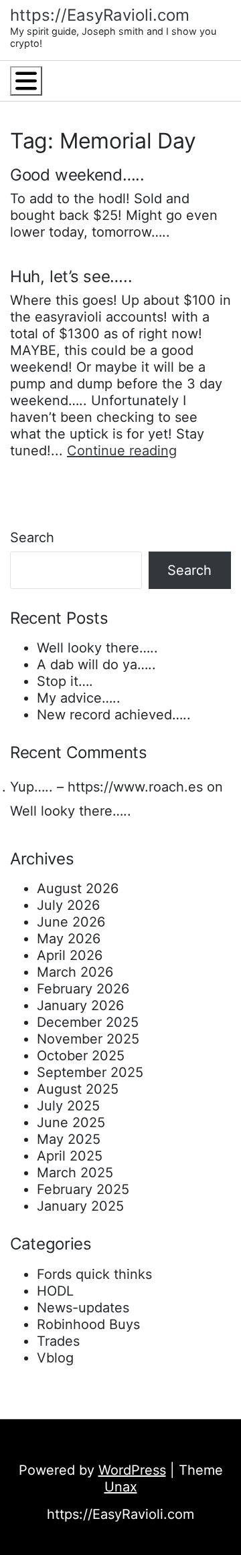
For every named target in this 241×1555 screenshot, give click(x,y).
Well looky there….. (97, 648)
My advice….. (78, 698)
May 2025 (68, 1139)
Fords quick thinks (94, 1274)
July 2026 (68, 905)
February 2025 (83, 1189)
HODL (55, 1291)
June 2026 (71, 922)
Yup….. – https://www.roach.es (106, 787)
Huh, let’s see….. (71, 276)
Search (32, 537)
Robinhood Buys (88, 1324)
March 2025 (75, 1173)
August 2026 (77, 888)
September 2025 (90, 1072)
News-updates (83, 1308)
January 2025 (80, 1206)
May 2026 (68, 939)
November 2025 (88, 1039)
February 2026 (83, 989)
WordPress (132, 1470)
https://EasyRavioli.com (99, 15)
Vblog (55, 1358)
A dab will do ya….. (96, 664)
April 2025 (69, 1156)
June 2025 (71, 1122)
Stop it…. (65, 681)
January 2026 (80, 1005)
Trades (58, 1341)
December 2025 (88, 1022)
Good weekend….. (77, 175)
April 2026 (69, 955)
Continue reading (122, 451)
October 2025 (81, 1056)
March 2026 (75, 972)
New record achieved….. (114, 715)
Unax (120, 1487)
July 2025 (68, 1106)
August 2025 (77, 1089)
